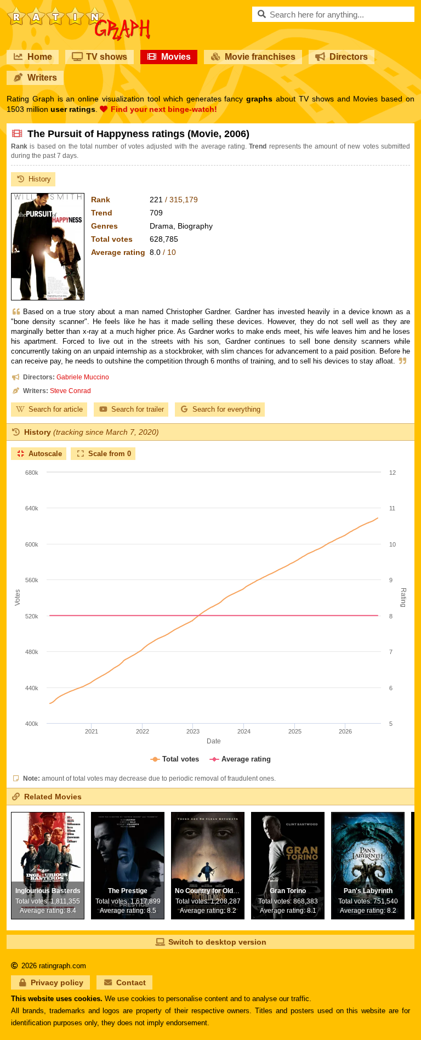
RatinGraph (79, 11)
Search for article (56, 409)
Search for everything (226, 409)
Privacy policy (57, 982)
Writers (42, 77)
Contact (131, 982)
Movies (176, 56)
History (40, 179)
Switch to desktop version (217, 941)
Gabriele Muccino (82, 377)
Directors (348, 56)
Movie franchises (260, 56)
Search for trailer (137, 409)
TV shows (106, 56)
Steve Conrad (70, 391)
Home (39, 56)
